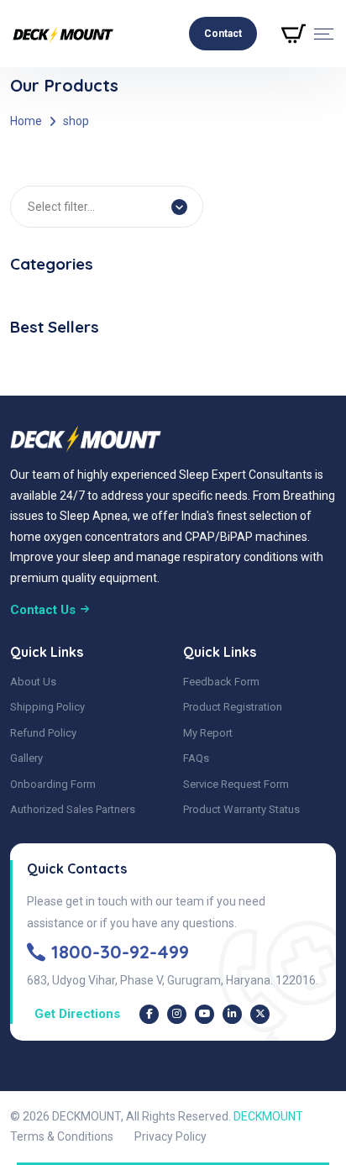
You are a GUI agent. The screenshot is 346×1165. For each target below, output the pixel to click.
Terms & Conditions (61, 1136)
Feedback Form (221, 681)
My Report (208, 733)
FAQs (196, 758)
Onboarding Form (53, 784)
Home (26, 121)
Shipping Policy (47, 707)
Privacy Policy (170, 1136)
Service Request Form (236, 784)
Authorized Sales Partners (72, 809)
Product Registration (232, 707)
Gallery (26, 758)
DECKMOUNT (268, 1116)
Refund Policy (43, 733)
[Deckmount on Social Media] (149, 1014)
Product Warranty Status (241, 809)
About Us (33, 681)
